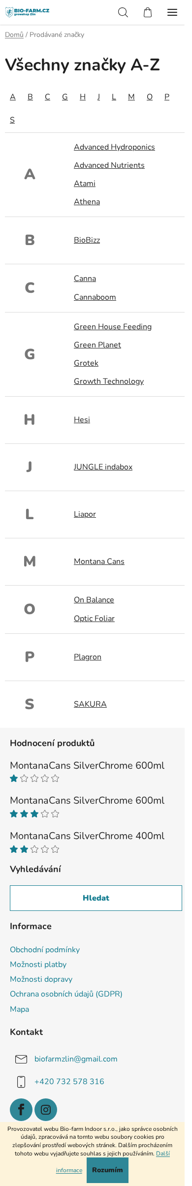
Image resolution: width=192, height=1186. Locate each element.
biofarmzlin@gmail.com (76, 1058)
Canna (85, 278)
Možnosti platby (38, 964)
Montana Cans (99, 561)
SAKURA (90, 704)
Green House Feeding (113, 326)
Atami (85, 183)
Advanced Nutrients (109, 165)
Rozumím (107, 1170)
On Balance (94, 599)
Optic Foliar (94, 618)
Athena (87, 201)
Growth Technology (109, 381)
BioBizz (87, 240)
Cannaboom (95, 297)
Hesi (82, 419)
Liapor (85, 514)
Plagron (87, 657)
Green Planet (97, 345)
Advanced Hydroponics (114, 147)
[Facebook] (21, 1109)
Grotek (86, 363)
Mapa (19, 1009)
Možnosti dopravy (41, 979)
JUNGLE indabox (103, 467)
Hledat (96, 898)
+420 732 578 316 (69, 1081)
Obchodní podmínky (45, 949)
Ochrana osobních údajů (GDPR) (66, 994)
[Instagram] (45, 1109)
